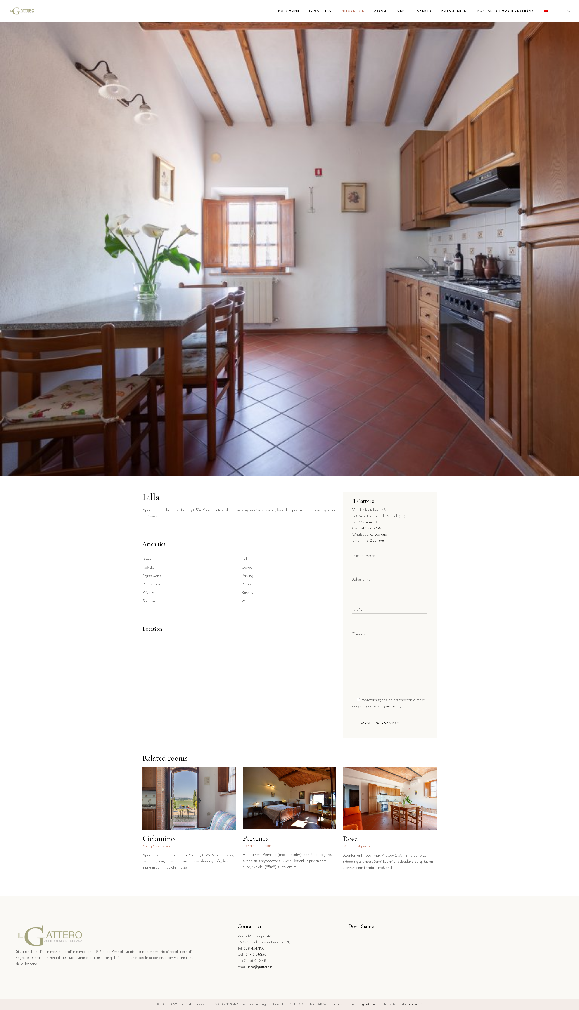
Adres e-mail (362, 580)
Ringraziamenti (368, 1004)
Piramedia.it (415, 1004)
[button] (569, 248)
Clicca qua (378, 534)
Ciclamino (158, 838)
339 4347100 (368, 522)
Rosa (350, 839)
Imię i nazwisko (363, 556)
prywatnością (391, 706)
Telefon (358, 610)
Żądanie (359, 634)
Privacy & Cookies (342, 1004)
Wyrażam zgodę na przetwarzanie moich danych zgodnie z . (389, 703)
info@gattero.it (375, 541)
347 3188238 (370, 528)
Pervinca (256, 838)
